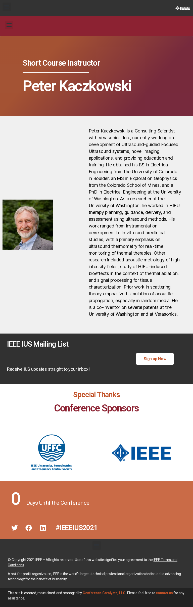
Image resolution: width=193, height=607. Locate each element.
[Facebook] (28, 527)
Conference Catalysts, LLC (104, 593)
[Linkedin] (43, 527)
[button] (7, 7)
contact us (164, 593)
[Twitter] (14, 527)
